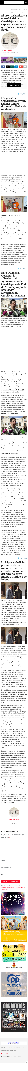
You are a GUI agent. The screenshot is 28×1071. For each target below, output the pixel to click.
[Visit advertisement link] (14, 929)
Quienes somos (5, 1059)
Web (2, 874)
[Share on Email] (21, 66)
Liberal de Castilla (7, 50)
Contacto (3, 1056)
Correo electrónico (6, 867)
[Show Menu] (2, 2)
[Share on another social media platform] (25, 66)
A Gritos (19, 1056)
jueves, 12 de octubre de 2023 (10, 52)
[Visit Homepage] (14, 2)
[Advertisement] (14, 163)
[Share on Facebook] (3, 66)
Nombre (3, 860)
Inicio (2, 11)
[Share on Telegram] (16, 66)
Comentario (4, 841)
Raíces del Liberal (11, 1056)
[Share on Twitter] (8, 66)
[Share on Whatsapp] (12, 66)
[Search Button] (26, 2)
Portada (7, 11)
